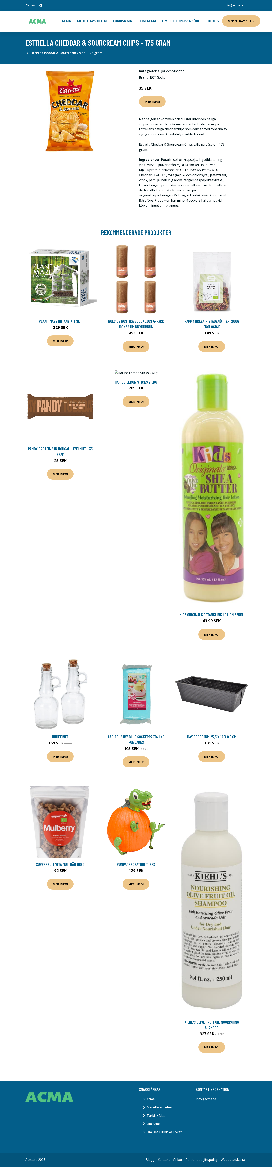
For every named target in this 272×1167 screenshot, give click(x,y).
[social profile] (41, 5)
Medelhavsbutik (241, 21)
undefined (60, 736)
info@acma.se (234, 5)
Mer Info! (152, 101)
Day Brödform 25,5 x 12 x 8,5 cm (211, 736)
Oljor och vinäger (171, 71)
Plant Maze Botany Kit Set (60, 321)
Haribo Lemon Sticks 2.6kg (136, 381)
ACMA (66, 21)
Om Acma (148, 21)
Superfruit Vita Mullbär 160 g (60, 864)
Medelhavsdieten (92, 21)
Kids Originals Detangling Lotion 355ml (212, 614)
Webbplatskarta (233, 1159)
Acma (151, 1099)
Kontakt (164, 1159)
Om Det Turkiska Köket (182, 21)
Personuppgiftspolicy (202, 1159)
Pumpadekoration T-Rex (136, 864)
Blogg (213, 21)
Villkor (177, 1159)
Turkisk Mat (123, 21)
